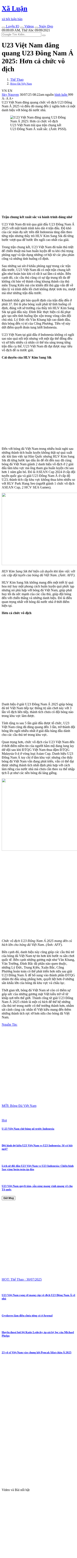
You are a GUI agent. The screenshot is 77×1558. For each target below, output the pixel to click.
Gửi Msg (8, 1198)
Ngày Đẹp (45, 26)
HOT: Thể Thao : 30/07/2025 (22, 1279)
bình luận (61, 94)
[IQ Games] (3, 27)
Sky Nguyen (10, 94)
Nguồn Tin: (9, 1024)
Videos (29, 26)
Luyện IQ (12, 26)
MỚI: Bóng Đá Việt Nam (19, 1106)
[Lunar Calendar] (36, 27)
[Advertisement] (38, 173)
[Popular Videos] (22, 27)
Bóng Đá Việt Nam (21, 83)
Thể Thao (17, 79)
